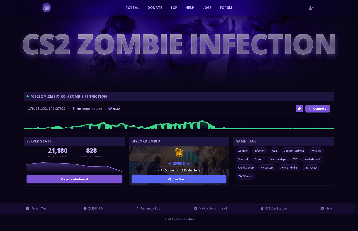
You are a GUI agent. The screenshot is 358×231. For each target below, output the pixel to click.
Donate (155, 8)
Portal (133, 8)
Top (174, 8)
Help (190, 8)
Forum (226, 8)
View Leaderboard (74, 179)
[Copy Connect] (299, 108)
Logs (207, 8)
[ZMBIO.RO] (46, 7)
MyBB (190, 218)
